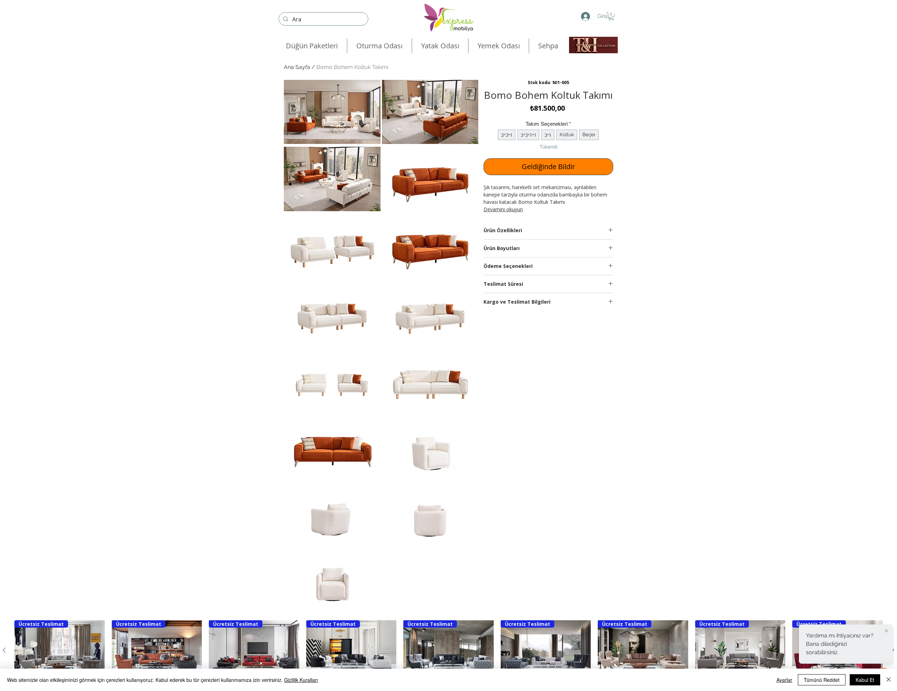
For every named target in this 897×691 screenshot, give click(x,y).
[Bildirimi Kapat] (886, 631)
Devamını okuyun (503, 209)
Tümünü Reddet (822, 679)
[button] (611, 16)
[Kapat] (888, 679)
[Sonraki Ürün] (893, 650)
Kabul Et (865, 679)
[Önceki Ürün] (4, 650)
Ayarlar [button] (784, 679)
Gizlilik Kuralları (301, 679)
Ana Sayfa (297, 67)
